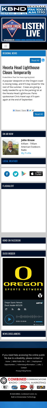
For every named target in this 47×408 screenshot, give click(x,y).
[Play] (9, 319)
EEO (28, 361)
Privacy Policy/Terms (23, 371)
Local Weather (10, 161)
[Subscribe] (12, 309)
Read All (35, 60)
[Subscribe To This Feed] (43, 60)
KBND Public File (19, 361)
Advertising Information (26, 364)
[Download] (19, 309)
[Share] (6, 309)
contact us (38, 358)
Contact (24, 368)
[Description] (25, 309)
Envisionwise (22, 397)
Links (39, 364)
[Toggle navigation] (5, 46)
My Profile (26, 153)
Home (7, 361)
